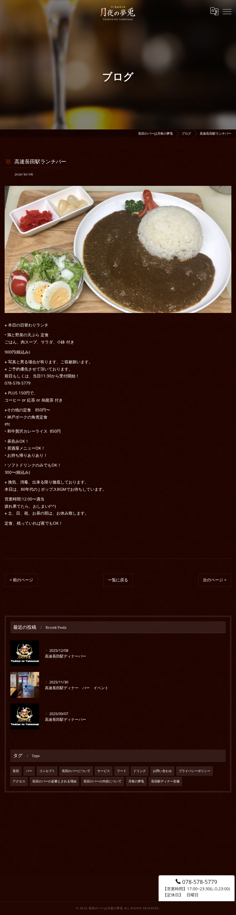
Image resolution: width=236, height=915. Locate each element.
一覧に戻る (118, 579)
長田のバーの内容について (102, 781)
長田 (16, 771)
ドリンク (139, 771)
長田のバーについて (76, 771)
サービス (103, 771)
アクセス (19, 781)
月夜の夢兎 (136, 781)
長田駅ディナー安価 (165, 781)
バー (29, 771)
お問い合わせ (162, 771)
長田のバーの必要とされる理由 (54, 781)
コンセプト (47, 771)
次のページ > (215, 579)
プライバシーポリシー (194, 771)
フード (121, 771)
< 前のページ (21, 579)
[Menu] (227, 11)
